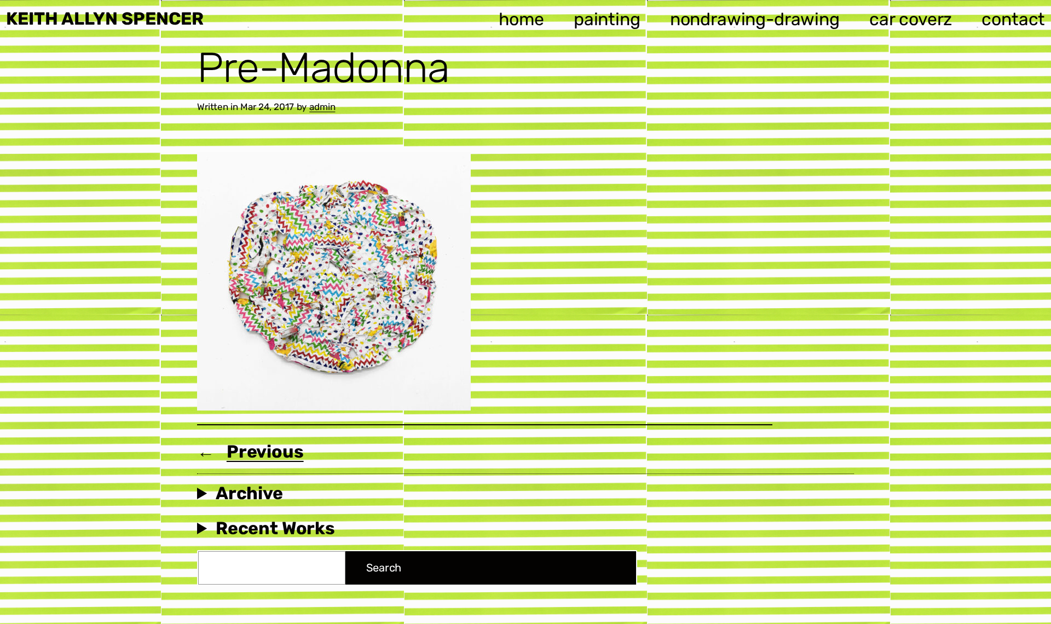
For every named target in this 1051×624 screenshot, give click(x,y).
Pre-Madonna (323, 68)
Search (383, 567)
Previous (265, 451)
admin (322, 106)
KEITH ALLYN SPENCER (105, 18)
